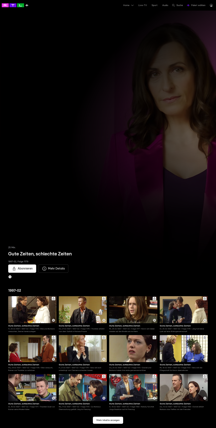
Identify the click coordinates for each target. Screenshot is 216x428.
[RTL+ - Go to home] (15, 5)
